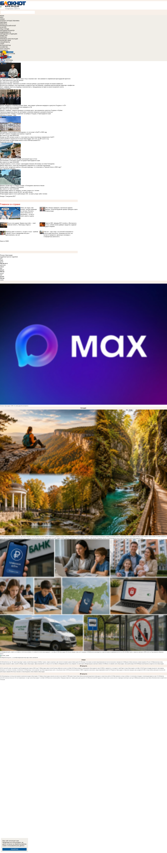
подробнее (15, 257)
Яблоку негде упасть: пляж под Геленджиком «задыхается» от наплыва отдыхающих (25, 165)
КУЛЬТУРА (3, 27)
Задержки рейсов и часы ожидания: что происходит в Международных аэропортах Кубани (81, 663)
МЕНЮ (2, 16)
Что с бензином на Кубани (7, 168)
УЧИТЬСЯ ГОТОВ (10, 53)
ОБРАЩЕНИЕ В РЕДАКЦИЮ (8, 34)
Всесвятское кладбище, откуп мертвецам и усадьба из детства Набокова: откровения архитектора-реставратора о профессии (37, 85)
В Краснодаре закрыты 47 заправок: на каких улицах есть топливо (19, 190)
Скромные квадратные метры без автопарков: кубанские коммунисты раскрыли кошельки (26, 112)
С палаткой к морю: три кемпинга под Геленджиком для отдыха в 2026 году (20, 668)
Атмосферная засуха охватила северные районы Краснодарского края (126, 538)
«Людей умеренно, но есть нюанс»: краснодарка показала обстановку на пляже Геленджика (27, 164)
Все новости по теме (6, 82)
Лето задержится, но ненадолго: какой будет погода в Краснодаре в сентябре (121, 668)
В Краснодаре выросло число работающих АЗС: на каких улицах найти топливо (23, 194)
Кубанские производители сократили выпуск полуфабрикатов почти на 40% (107, 652)
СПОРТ (2, 44)
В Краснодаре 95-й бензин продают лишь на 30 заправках (73, 652)
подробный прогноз (5, 257)
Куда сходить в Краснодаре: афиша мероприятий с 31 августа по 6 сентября (39, 663)
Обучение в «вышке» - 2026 (8, 115)
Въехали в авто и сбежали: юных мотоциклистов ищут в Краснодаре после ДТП (37, 538)
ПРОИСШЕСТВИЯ (5, 40)
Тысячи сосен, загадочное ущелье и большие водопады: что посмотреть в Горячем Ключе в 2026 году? (30, 167)
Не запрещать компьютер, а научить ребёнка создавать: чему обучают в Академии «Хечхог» (85, 538)
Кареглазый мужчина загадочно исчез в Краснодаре (151, 663)
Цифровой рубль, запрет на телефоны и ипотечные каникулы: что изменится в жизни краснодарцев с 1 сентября (29, 652)
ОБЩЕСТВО (3, 35)
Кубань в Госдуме (5, 88)
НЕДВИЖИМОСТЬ (5, 32)
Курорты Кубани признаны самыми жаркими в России (138, 662)
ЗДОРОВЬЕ (3, 22)
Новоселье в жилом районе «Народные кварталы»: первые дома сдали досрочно (66, 677)
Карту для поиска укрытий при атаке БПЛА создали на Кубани (84, 536)
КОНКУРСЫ (3, 24)
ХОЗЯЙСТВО (4, 47)
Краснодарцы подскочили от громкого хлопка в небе (54, 536)
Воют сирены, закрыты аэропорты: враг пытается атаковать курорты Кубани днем (59, 662)
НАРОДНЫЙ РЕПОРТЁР (7, 30)
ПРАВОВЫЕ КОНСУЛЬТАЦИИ (9, 39)
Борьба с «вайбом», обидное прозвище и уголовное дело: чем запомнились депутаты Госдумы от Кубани (31, 110)
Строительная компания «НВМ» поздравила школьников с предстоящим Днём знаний (88, 669)
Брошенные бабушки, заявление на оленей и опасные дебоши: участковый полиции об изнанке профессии (31, 83)
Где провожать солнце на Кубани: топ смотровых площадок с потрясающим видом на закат (135, 676)
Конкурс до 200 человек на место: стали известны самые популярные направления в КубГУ (27, 137)
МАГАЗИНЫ (9, 60)
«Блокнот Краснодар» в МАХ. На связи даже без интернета (14, 405)
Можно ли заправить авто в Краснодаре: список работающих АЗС (120, 663)
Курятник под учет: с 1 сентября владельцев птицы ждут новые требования (20, 657)
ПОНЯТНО (14, 849)
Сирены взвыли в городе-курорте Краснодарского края (87, 668)
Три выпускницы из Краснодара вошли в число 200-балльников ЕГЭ (20, 140)
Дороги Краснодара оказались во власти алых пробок (53, 676)
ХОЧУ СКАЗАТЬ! (5, 48)
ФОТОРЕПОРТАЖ (5, 45)
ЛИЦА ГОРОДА (4, 29)
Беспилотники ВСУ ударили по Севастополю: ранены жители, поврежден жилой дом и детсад (111, 677)
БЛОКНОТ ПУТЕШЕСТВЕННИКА (9, 20)
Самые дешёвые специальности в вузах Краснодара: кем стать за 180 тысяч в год (24, 138)
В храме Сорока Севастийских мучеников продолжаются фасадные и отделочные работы (90, 676)
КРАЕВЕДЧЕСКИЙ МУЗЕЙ (8, 25)
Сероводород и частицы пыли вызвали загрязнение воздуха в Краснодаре (20, 676)
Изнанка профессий (6, 62)
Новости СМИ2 (4, 241)
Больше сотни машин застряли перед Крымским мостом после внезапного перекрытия (102, 662)
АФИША (2, 19)
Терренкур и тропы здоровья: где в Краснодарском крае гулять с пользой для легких (45, 669)
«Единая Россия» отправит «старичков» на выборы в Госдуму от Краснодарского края (25, 113)
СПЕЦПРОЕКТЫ (5, 42)
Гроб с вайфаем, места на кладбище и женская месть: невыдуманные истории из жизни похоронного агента (32, 87)
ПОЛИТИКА (3, 37)
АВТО (1, 17)
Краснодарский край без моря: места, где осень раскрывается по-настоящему (21, 536)
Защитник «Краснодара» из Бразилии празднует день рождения (126, 669)
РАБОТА (10, 52)
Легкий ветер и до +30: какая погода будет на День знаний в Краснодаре (20, 662)
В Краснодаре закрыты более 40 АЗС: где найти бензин (16, 192)
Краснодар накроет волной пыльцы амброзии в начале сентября (56, 668)
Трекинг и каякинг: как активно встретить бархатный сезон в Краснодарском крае (121, 536)
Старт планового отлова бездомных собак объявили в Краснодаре (29, 671)
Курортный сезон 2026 (6, 142)
